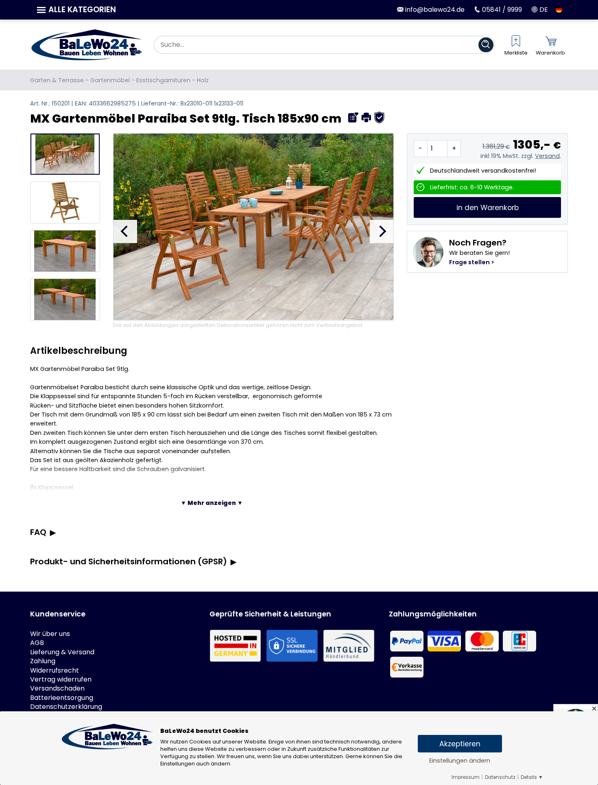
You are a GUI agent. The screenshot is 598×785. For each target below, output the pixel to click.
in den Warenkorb (487, 208)
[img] (353, 117)
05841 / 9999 (501, 9)
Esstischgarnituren (163, 80)
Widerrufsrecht (54, 670)
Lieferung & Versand (62, 652)
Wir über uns (50, 633)
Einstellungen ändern (459, 760)
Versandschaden (57, 688)
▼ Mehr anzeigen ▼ (212, 503)
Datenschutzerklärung (66, 706)
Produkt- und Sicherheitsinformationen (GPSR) (128, 561)
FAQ (38, 532)
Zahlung (42, 661)
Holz (203, 80)
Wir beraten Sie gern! (479, 251)
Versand (547, 156)
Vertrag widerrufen (61, 679)
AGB (37, 642)
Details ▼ (532, 777)
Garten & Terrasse (57, 80)
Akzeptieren (459, 744)
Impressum (466, 777)
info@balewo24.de (434, 9)
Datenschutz (500, 777)
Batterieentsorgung (61, 697)
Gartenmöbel (110, 80)
